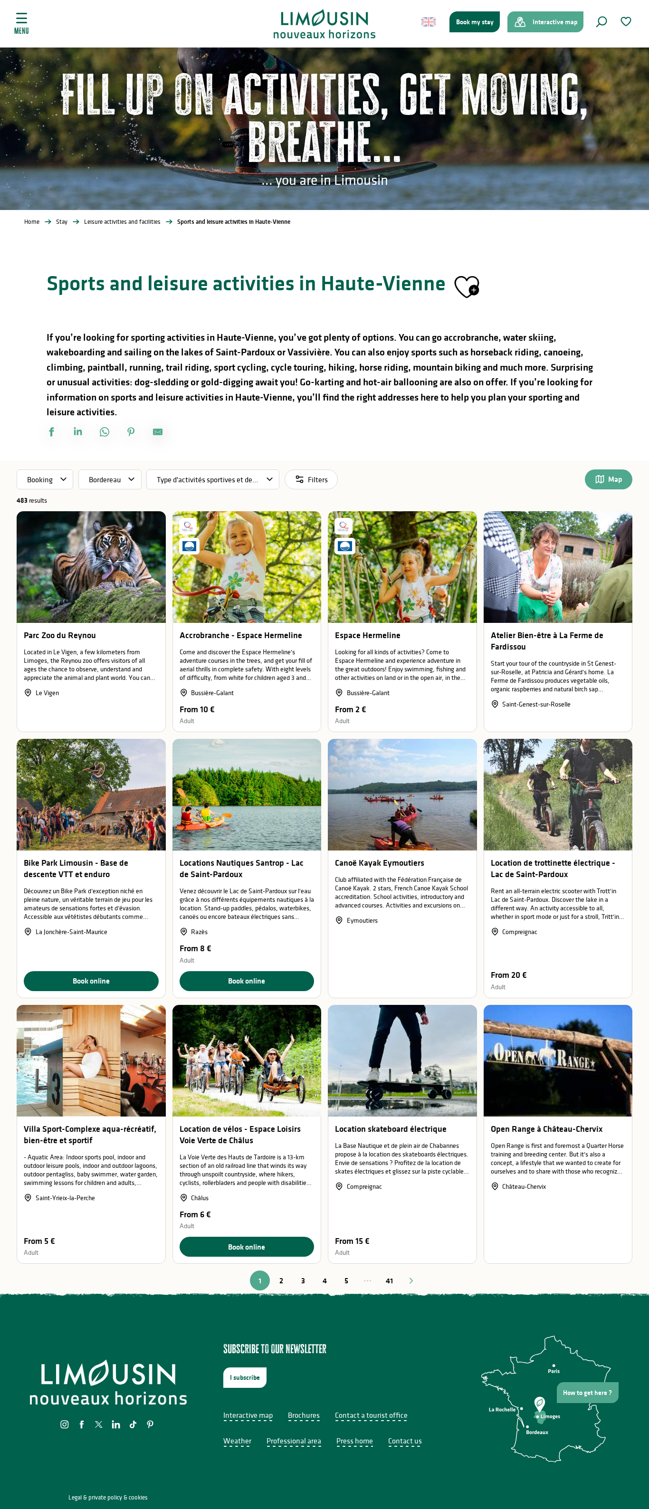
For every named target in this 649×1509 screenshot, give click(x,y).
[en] (429, 21)
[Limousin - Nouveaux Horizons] (324, 24)
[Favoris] (627, 21)
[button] (601, 21)
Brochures (304, 1415)
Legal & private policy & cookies (108, 1497)
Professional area (294, 1440)
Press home (354, 1440)
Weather (237, 1440)
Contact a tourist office (371, 1415)
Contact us (405, 1440)
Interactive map (248, 1415)
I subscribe (245, 1377)
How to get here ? (587, 1392)
